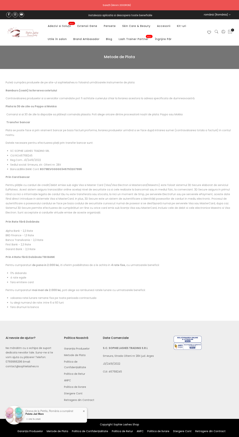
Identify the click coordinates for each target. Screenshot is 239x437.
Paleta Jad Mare (34, 413)
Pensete (110, 26)
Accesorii (163, 26)
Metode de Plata (75, 355)
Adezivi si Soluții (61, 25)
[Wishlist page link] (209, 32)
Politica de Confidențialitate (90, 431)
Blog (109, 39)
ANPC (67, 380)
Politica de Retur (74, 374)
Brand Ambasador (86, 39)
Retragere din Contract (79, 400)
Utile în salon (57, 39)
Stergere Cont (73, 393)
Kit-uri (181, 26)
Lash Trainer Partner (135, 38)
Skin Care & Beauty (136, 26)
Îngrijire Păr (163, 39)
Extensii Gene (87, 26)
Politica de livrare (75, 387)
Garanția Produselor (77, 348)
